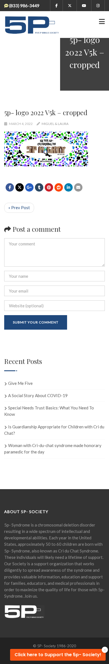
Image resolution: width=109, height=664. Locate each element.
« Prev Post (19, 207)
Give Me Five (20, 383)
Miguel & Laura (55, 124)
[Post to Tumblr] (39, 187)
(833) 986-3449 (24, 5)
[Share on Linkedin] (58, 187)
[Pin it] (49, 187)
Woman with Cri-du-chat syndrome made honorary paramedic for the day (52, 448)
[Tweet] (19, 187)
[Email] (78, 187)
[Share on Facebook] (10, 187)
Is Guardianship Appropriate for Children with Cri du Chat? (54, 430)
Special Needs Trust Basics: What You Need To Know (49, 411)
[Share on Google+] (29, 187)
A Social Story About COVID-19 (38, 395)
